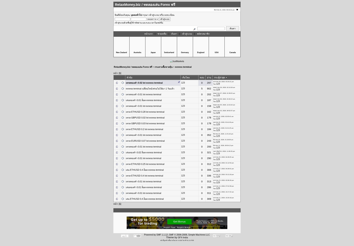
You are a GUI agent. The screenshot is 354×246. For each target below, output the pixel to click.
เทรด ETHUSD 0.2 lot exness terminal (144, 129)
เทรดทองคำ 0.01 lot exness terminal (143, 94)
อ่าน (209, 77)
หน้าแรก (148, 34)
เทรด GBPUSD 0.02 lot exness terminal (145, 118)
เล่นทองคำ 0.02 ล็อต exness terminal (144, 152)
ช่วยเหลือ (162, 34)
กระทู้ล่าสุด (220, 77)
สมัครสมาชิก (203, 34)
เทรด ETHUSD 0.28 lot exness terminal (145, 112)
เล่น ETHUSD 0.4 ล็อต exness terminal (145, 170)
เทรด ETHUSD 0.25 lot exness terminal (145, 164)
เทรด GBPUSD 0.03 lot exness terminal (145, 123)
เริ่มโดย (186, 77)
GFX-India (183, 237)
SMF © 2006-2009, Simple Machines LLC (189, 235)
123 (183, 83)
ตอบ (202, 77)
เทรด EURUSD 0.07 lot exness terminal (145, 141)
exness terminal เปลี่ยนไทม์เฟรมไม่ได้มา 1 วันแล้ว (150, 88)
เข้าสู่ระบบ (154, 15)
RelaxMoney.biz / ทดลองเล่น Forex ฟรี (133, 67)
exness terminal (183, 67)
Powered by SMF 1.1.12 (156, 235)
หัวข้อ (129, 77)
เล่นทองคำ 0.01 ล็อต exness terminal (144, 100)
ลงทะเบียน (169, 15)
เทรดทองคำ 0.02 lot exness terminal (144, 83)
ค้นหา (174, 34)
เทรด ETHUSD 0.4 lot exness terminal (144, 176)
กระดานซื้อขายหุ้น (164, 67)
